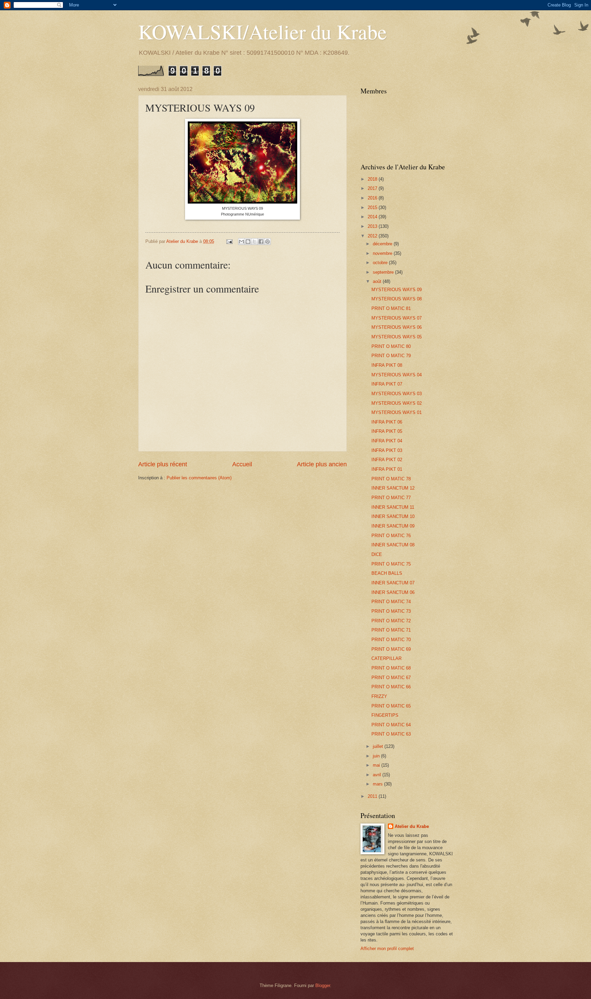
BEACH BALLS (386, 573)
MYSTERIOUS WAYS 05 (396, 336)
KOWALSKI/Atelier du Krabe (262, 31)
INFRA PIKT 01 (386, 469)
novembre (383, 253)
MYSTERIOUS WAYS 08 (396, 298)
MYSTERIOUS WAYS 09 (396, 289)
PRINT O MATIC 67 (391, 677)
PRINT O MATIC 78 (391, 478)
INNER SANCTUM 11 (392, 507)
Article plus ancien (322, 464)
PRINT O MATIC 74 (391, 601)
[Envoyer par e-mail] (241, 241)
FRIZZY (379, 696)
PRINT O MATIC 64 (391, 724)
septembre (384, 272)
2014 (373, 216)
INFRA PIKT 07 (386, 384)
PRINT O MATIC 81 (391, 308)
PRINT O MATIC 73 (391, 611)
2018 (373, 179)
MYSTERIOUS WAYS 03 (396, 393)
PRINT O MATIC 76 (391, 535)
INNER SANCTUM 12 (393, 488)
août (378, 281)
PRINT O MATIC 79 (391, 355)
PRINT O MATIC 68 (391, 668)
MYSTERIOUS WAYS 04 (396, 374)
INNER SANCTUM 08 (393, 544)
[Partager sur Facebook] (261, 241)
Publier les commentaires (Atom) (199, 477)
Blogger (322, 985)
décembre (383, 243)
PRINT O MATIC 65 (391, 706)
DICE (376, 554)
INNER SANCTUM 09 (393, 526)
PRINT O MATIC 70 (391, 639)
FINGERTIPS (384, 715)
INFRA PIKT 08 (386, 365)
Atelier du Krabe (412, 826)
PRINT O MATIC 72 (391, 620)
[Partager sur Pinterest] (267, 241)
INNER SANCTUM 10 (393, 516)
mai (377, 765)
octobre (381, 262)
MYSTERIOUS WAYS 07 (396, 318)
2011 (373, 796)
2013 (373, 226)
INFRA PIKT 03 (386, 450)
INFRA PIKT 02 (386, 459)
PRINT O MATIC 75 (391, 564)
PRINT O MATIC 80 (391, 346)
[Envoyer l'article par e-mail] (229, 241)
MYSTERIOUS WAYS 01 (396, 412)
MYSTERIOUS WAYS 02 (396, 403)
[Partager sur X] (254, 241)
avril (377, 774)
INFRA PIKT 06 (386, 422)
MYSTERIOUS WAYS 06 (396, 327)
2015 (373, 207)
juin (377, 755)
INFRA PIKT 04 (386, 440)
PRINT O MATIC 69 (391, 649)
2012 (373, 235)
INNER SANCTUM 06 (393, 592)
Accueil (242, 464)
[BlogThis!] (248, 241)
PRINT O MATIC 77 (391, 497)
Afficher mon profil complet (387, 948)
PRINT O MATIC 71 (391, 630)
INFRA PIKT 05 (386, 431)
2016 (373, 197)
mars (378, 784)
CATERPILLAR (386, 658)
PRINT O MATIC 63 (391, 734)
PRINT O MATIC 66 (391, 686)
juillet (378, 746)
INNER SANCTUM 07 (393, 582)
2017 (373, 188)
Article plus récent (162, 464)
